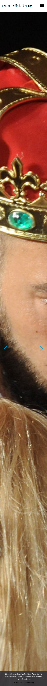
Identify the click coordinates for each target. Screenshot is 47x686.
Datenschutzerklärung (25, 682)
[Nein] (43, 678)
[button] (5, 349)
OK (14, 682)
